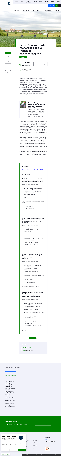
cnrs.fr (58, 1)
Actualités (16, 1)
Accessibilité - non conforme (29, 454)
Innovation (36, 10)
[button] (5, 454)
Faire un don (51, 5)
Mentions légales (44, 454)
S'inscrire (8, 52)
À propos (16, 10)
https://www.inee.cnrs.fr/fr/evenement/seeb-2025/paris (8, 72)
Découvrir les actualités (42, 424)
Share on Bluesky (5, 70)
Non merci (5, 449)
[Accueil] (9, 3)
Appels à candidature (28, 2)
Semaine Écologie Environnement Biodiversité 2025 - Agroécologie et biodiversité (37, 105)
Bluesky (48, 438)
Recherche (26, 10)
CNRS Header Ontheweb (56, 5)
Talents (57, 10)
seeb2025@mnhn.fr (29, 350)
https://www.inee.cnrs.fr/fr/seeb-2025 (35, 116)
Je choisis (13, 449)
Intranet (52, 1)
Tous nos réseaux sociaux (50, 441)
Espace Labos (35, 2)
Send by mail (5, 72)
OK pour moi (22, 449)
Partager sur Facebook (13, 70)
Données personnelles (53, 454)
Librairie (40, 1)
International (47, 10)
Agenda (22, 1)
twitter (46, 438)
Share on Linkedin (10, 70)
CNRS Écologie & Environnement (25, 441)
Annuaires (47, 1)
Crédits (37, 454)
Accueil (21, 41)
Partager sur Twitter (8, 70)
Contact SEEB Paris (8, 63)
